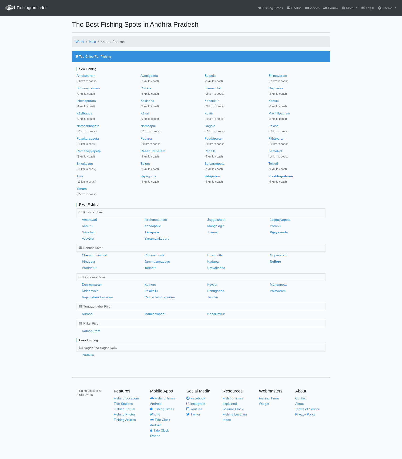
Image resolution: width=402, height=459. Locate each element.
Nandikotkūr (216, 314)
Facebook (197, 398)
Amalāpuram (86, 75)
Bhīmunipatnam (88, 88)
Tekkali (273, 163)
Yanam (82, 189)
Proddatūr (89, 268)
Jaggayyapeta (280, 219)
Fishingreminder (31, 7)
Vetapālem (212, 176)
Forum (332, 8)
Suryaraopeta (214, 163)
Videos (314, 8)
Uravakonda (216, 268)
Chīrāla (146, 88)
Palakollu (151, 291)
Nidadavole (90, 291)
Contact (301, 398)
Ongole (209, 126)
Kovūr (208, 113)
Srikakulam (85, 163)
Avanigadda (149, 75)
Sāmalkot (275, 151)
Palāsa (273, 126)
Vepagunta (148, 176)
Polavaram (278, 291)
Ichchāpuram (86, 101)
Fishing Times (272, 8)
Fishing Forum (124, 409)
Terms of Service (307, 409)
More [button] (350, 8)
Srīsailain (88, 232)
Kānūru (87, 226)
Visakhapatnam (280, 176)
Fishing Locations (127, 398)
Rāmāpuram (91, 331)
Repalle (210, 151)
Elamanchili (212, 88)
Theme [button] (387, 8)
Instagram (197, 403)
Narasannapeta (88, 126)
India (92, 42)
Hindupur (88, 261)
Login (369, 8)
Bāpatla (210, 75)
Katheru (150, 284)
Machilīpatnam (279, 113)
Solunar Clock (233, 409)
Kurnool (87, 314)
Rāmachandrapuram (159, 297)
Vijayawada (279, 232)
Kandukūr (211, 101)
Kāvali (145, 113)
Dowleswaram (92, 284)
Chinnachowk (154, 255)
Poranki (275, 226)
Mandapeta (278, 284)
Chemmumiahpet (94, 255)
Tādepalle (151, 232)
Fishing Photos (125, 414)
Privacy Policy (305, 414)
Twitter (195, 414)
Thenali (212, 232)
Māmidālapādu (155, 314)
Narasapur (148, 126)
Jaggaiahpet (216, 219)
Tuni (80, 176)
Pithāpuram (276, 138)
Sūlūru (145, 163)
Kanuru (273, 101)
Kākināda (147, 101)
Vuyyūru (88, 238)
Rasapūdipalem (153, 151)
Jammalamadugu (157, 261)
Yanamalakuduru (156, 238)
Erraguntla (215, 255)
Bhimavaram (277, 75)
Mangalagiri (215, 226)
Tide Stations (123, 403)
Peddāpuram (214, 138)
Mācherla (88, 354)
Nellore (275, 261)
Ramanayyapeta (89, 151)
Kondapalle (152, 226)
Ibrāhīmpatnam (155, 219)
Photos (296, 8)
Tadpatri (150, 268)
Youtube (195, 409)
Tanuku (212, 297)
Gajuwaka (275, 88)
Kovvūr (212, 284)
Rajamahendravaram (97, 297)
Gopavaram (278, 255)
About (299, 403)
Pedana (146, 138)
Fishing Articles (125, 420)
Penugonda (215, 291)
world (80, 42)
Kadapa (213, 261)
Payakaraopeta (88, 138)
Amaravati (89, 219)
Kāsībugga (84, 113)
